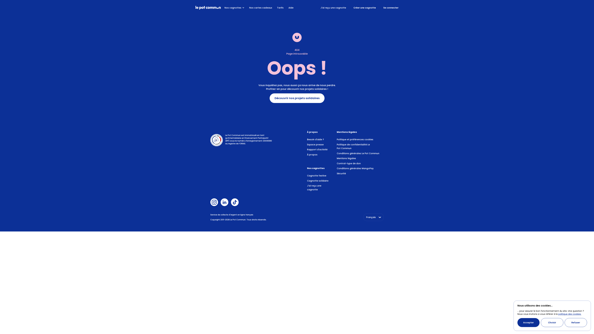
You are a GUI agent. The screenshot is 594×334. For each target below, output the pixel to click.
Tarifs (280, 7)
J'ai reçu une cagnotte (333, 7)
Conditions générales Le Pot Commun (358, 153)
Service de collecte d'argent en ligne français (231, 214)
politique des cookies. (569, 314)
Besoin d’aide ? (315, 139)
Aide (290, 7)
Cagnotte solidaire (317, 180)
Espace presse (315, 144)
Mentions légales (346, 158)
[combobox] (374, 217)
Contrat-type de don (349, 163)
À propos (312, 154)
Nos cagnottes (232, 7)
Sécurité (341, 173)
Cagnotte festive (316, 175)
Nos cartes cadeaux (260, 7)
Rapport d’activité (317, 149)
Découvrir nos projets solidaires (297, 98)
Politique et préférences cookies (355, 139)
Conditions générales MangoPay (355, 168)
